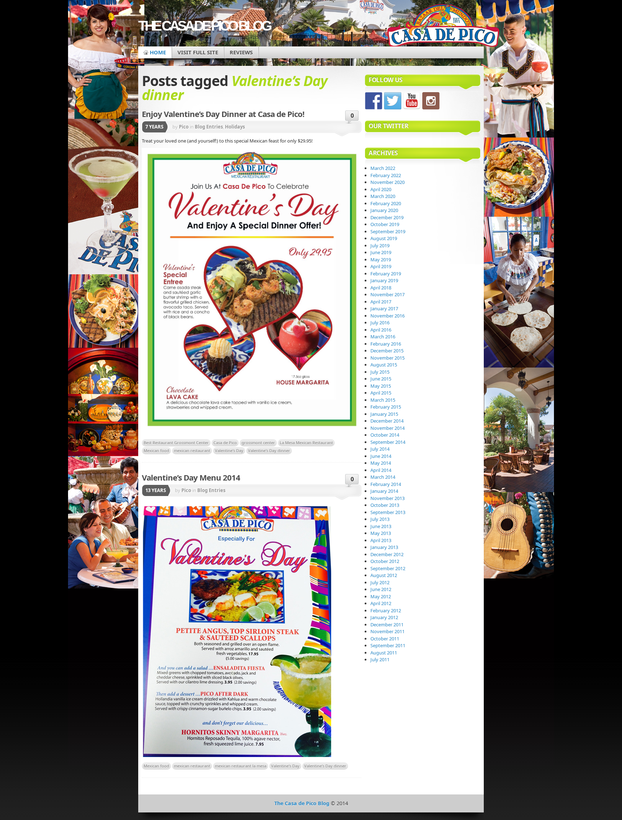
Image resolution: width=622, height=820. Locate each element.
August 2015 (383, 364)
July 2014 (379, 449)
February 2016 (385, 344)
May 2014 (380, 463)
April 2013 (380, 540)
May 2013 (380, 533)
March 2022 (382, 168)
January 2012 (384, 617)
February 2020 (385, 203)
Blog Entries (209, 126)
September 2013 (387, 512)
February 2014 (385, 484)
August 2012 (383, 575)
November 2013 (387, 498)
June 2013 (380, 526)
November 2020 (387, 182)
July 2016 (379, 322)
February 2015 (385, 407)
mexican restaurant (192, 450)
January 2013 (384, 547)
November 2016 (387, 315)
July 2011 (379, 659)
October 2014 (384, 435)
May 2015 (380, 386)
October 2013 (384, 505)
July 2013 (379, 519)
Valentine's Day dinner (269, 450)
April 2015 (380, 392)
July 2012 (379, 582)
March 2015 (382, 400)
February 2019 (385, 273)
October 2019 (384, 224)
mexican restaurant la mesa (240, 766)
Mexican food (156, 450)
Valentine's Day (229, 450)
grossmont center (258, 442)
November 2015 (387, 358)
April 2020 (380, 189)
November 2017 (387, 294)
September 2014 (387, 442)
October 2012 (384, 561)
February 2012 (385, 610)
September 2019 (387, 231)
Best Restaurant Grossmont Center (176, 442)
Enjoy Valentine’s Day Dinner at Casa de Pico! (223, 113)
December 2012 (387, 554)
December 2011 (387, 624)
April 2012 (380, 603)
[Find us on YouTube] (411, 100)
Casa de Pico (225, 442)
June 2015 (380, 378)
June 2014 (380, 456)
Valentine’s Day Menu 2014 (191, 477)
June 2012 (380, 589)
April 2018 (380, 287)
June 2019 (380, 252)
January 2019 (384, 280)
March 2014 (382, 477)
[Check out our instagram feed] (431, 100)
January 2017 (384, 308)
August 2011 (383, 652)
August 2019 (383, 238)
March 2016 (382, 336)
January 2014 (384, 491)
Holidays (235, 126)
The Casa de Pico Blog (204, 25)
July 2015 (379, 372)
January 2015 (384, 414)
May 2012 (380, 596)
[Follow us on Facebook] (373, 100)
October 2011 (384, 638)
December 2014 (387, 421)
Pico (184, 126)
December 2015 (387, 350)
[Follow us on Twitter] (392, 100)
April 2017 (380, 301)
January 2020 (384, 210)
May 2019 (380, 259)
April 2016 (380, 329)
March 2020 (382, 196)
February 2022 (385, 175)
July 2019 (379, 245)
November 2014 (387, 428)
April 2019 (380, 266)
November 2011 (387, 631)
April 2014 (380, 470)
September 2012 (387, 568)
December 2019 (387, 217)
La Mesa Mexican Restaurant (306, 442)
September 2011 (387, 645)
